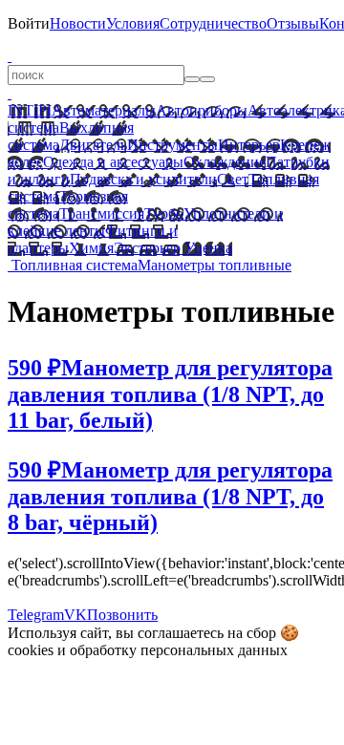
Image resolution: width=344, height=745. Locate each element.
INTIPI (30, 110)
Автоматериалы (104, 110)
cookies (31, 650)
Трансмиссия (101, 213)
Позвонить (122, 615)
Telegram (36, 615)
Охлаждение (224, 162)
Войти (29, 23)
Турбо (163, 213)
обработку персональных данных (179, 650)
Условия (133, 23)
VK (75, 615)
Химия (91, 248)
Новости (78, 23)
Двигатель (93, 145)
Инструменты (172, 145)
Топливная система (74, 265)
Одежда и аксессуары (113, 162)
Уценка (206, 248)
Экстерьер (147, 248)
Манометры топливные (214, 265)
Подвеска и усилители (143, 179)
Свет (232, 179)
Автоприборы (201, 110)
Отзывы (293, 23)
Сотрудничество (213, 23)
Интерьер (249, 145)
